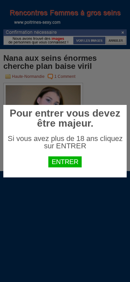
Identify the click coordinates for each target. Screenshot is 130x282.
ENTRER (65, 161)
